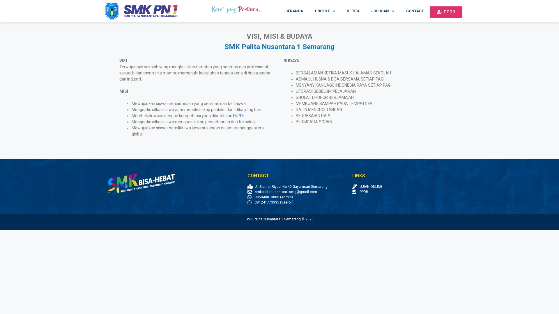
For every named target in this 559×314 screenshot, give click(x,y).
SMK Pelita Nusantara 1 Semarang (279, 47)
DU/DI (238, 115)
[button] (446, 12)
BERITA (353, 11)
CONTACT (415, 11)
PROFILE (322, 11)
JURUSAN (380, 11)
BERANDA (294, 11)
